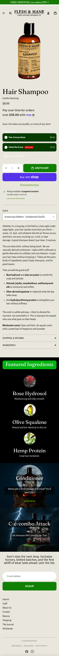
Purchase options (10, 131)
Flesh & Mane (32, 641)
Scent (5, 210)
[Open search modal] (10, 13)
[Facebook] (27, 651)
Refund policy (17, 646)
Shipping (7, 620)
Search (6, 599)
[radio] (6, 137)
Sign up (29, 586)
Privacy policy (29, 646)
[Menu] (3, 13)
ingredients (9, 345)
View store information (16, 199)
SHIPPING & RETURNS (13, 338)
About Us (7, 607)
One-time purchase (17, 137)
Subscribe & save (21, 147)
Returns (6, 616)
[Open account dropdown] (48, 13)
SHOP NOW (29, 501)
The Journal (8, 624)
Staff (5, 603)
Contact (6, 612)
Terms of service (41, 646)
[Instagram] (32, 651)
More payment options (29, 185)
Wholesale (8, 628)
